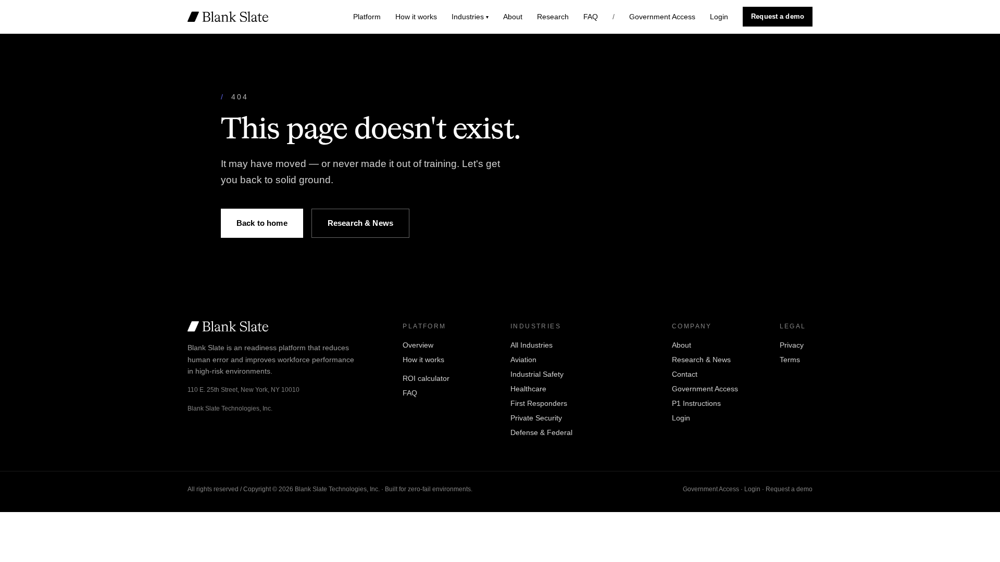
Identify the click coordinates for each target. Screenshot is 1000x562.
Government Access (662, 16)
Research (553, 16)
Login (719, 16)
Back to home (262, 223)
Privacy (792, 345)
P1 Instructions (696, 403)
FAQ (590, 16)
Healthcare (528, 389)
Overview (418, 345)
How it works (416, 16)
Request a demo (777, 16)
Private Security (536, 418)
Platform (367, 16)
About (512, 16)
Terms (790, 359)
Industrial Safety (537, 374)
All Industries (531, 345)
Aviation (523, 359)
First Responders (538, 403)
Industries (470, 16)
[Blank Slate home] (228, 16)
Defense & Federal (541, 432)
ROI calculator (426, 378)
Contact (684, 374)
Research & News (360, 223)
